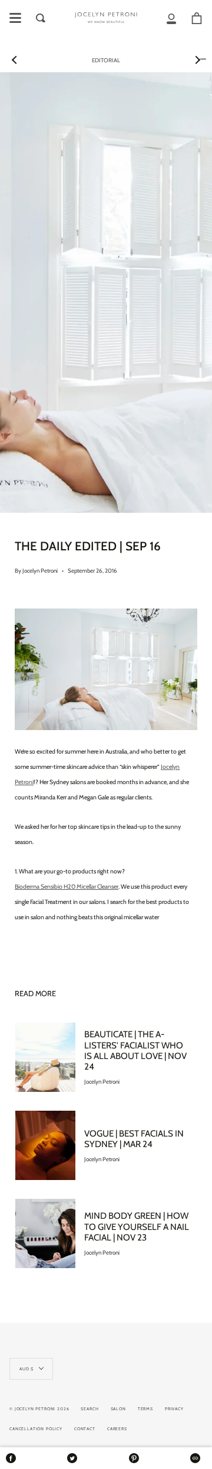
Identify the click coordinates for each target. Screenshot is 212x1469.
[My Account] (171, 18)
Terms (145, 1408)
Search (89, 1408)
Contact (84, 1428)
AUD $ (26, 1368)
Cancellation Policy (35, 1428)
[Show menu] (15, 18)
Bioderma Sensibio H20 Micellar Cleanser (66, 886)
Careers (117, 1428)
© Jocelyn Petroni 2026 (39, 1408)
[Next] (197, 60)
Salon (118, 1408)
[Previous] (14, 60)
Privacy (174, 1408)
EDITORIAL (106, 60)
